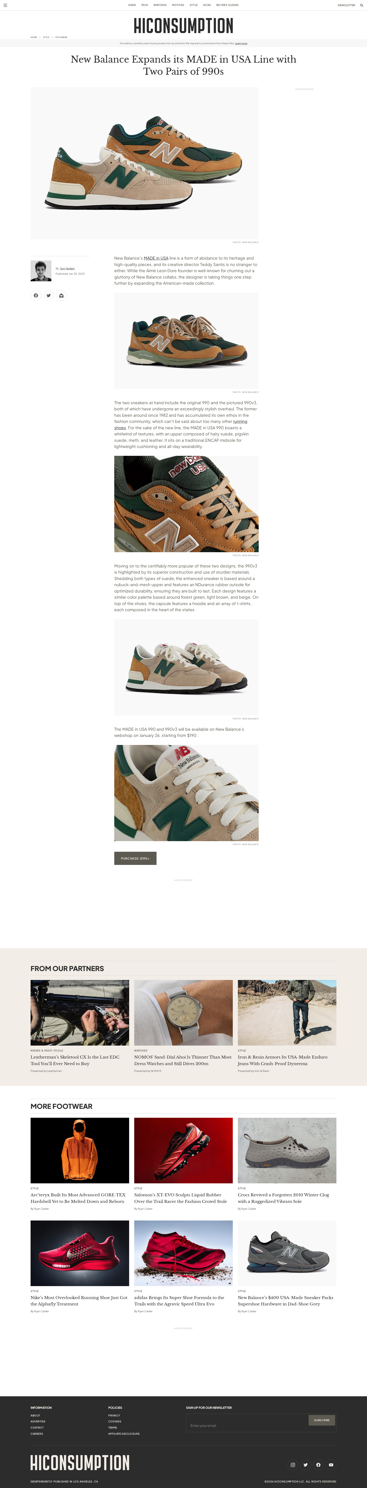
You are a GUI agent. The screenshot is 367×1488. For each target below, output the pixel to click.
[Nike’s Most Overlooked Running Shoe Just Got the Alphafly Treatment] (80, 1253)
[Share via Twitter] (48, 295)
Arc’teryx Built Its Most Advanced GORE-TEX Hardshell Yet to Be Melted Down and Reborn (78, 1198)
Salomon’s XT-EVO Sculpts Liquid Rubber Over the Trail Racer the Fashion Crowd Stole (180, 1198)
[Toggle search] (361, 5)
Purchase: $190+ (135, 858)
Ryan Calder (41, 1208)
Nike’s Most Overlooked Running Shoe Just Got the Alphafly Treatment (79, 1300)
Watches (160, 5)
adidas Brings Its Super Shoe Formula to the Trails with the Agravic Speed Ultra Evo (179, 1300)
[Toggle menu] (5, 5)
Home (34, 37)
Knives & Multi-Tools (47, 1050)
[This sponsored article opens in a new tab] (80, 1013)
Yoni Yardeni (67, 268)
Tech (144, 5)
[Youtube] (331, 1465)
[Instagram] (293, 1465)
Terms (112, 1427)
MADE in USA (156, 257)
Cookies (114, 1421)
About (35, 1415)
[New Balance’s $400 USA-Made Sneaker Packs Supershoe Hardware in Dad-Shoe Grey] (287, 1253)
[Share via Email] (61, 295)
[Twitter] (305, 1465)
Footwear (61, 37)
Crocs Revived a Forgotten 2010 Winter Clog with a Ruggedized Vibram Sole (283, 1198)
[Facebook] (318, 1465)
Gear (132, 5)
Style (194, 5)
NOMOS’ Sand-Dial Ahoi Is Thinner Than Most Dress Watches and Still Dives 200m (182, 1060)
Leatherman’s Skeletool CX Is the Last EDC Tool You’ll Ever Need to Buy (75, 1060)
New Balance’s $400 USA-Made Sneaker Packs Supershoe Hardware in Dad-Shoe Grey (285, 1300)
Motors (178, 5)
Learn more (241, 43)
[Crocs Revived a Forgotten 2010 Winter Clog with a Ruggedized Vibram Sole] (287, 1150)
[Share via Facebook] (36, 295)
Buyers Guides (227, 5)
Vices (207, 5)
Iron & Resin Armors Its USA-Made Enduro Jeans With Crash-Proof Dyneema (282, 1060)
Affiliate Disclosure (124, 1433)
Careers (37, 1433)
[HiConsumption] (183, 25)
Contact (37, 1427)
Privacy (114, 1415)
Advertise (38, 1421)
